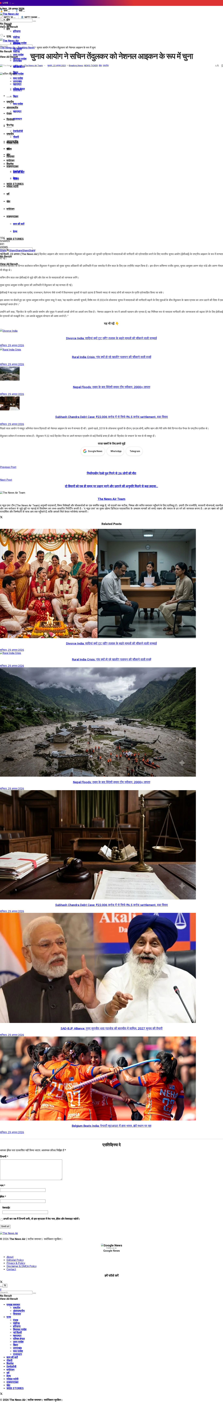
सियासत (10, 156)
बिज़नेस (10, 163)
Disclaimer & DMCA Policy (22, 1266)
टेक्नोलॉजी (18, 131)
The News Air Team (33, 65)
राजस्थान (17, 118)
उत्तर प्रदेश (18, 73)
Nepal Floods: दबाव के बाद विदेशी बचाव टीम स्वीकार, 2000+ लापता (111, 387)
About (10, 1256)
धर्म (8, 193)
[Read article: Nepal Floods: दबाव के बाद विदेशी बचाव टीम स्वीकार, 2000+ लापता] (111, 374)
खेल (8, 201)
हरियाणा (17, 31)
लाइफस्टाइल (12, 166)
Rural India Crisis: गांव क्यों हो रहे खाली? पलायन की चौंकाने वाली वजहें (111, 357)
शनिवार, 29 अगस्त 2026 (12, 345)
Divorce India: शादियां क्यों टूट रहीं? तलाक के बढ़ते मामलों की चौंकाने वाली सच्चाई (111, 338)
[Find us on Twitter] (1, 1282)
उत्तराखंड (17, 81)
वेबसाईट (6, 1207)
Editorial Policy (15, 1260)
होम (8, 19)
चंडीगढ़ (16, 37)
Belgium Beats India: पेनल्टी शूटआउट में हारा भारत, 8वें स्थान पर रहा (111, 1126)
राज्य (9, 36)
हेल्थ (15, 231)
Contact (11, 1269)
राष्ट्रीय (10, 133)
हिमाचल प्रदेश (19, 58)
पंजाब (9, 113)
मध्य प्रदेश (18, 103)
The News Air (7, 47)
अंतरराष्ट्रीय (12, 107)
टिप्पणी (4, 1156)
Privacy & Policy (16, 1263)
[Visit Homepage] (9, 13)
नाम (2, 1185)
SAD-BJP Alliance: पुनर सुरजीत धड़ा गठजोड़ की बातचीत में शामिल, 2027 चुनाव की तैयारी (111, 1028)
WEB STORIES (15, 238)
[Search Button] (34, 21)
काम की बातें (18, 223)
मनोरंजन (10, 160)
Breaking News (26, 47)
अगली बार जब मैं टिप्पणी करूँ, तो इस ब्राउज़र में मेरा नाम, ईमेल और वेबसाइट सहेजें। (41, 1218)
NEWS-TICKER (91, 65)
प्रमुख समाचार (13, 1304)
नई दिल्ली (17, 1332)
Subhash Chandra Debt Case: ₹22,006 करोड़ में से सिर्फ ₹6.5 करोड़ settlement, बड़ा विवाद (111, 417)
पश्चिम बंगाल (19, 88)
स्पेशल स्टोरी (12, 186)
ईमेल (3, 1196)
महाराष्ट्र (17, 111)
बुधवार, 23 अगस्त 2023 (57, 65)
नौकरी (16, 136)
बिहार (15, 96)
